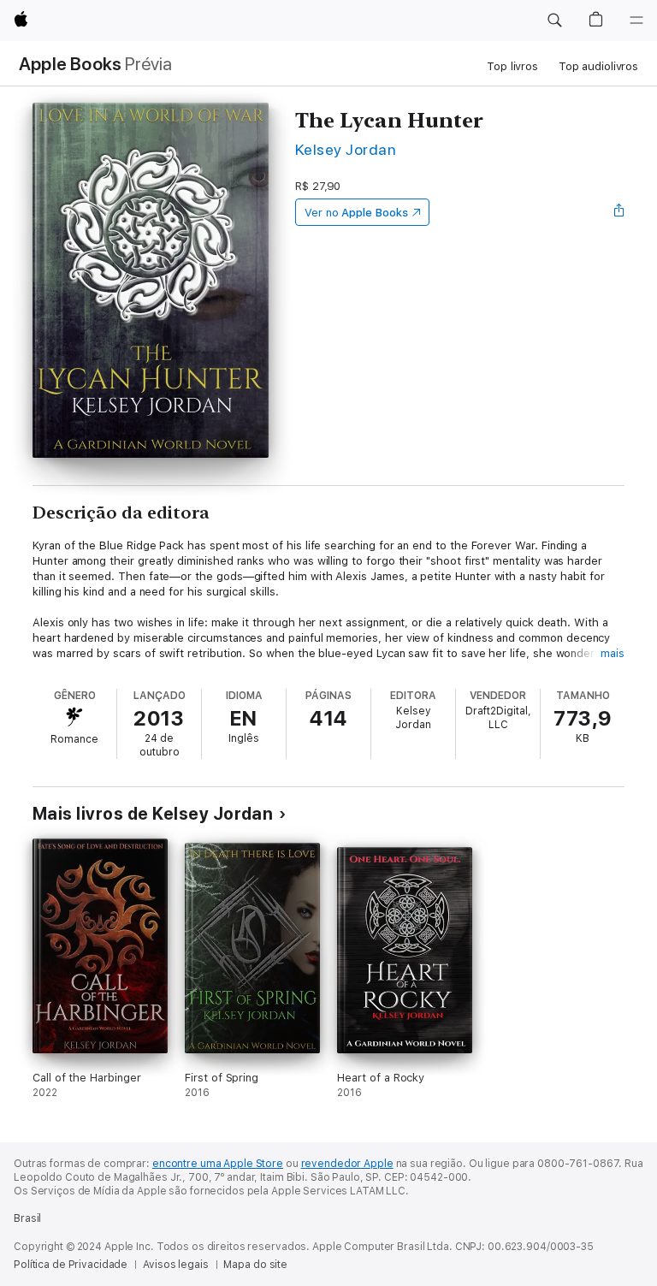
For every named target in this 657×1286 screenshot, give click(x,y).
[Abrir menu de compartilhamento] (619, 212)
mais (612, 653)
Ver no (356, 212)
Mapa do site (255, 1265)
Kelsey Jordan (345, 149)
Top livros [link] (512, 66)
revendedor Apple (347, 1164)
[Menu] (636, 20)
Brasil (27, 1218)
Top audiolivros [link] (598, 66)
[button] (554, 20)
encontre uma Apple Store (217, 1164)
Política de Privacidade (70, 1265)
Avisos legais (175, 1265)
